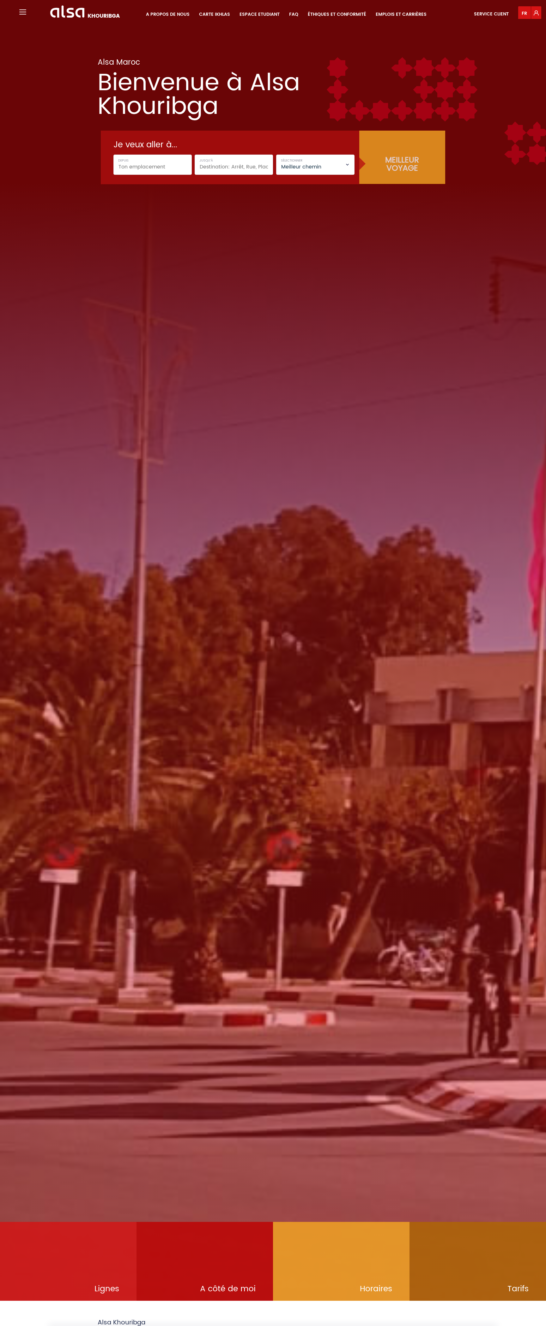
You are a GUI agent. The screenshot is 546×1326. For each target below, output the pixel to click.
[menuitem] (167, 14)
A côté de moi (228, 1288)
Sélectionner (291, 160)
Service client (491, 14)
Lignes (106, 1288)
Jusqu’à (206, 160)
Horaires (376, 1288)
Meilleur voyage (403, 164)
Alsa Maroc (119, 62)
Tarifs (518, 1288)
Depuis (123, 160)
